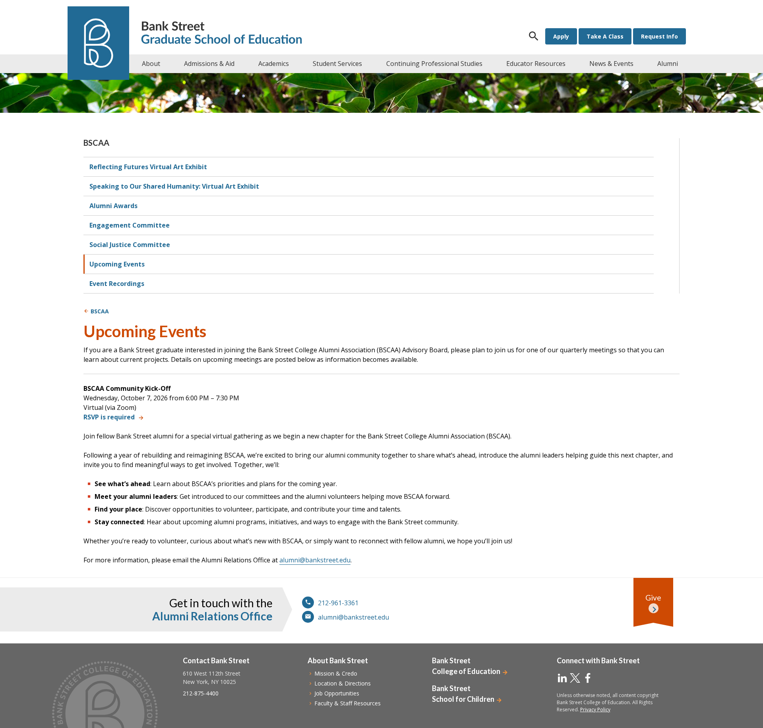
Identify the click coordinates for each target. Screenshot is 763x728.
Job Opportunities (336, 693)
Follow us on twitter (575, 678)
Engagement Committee (129, 225)
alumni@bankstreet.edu (315, 560)
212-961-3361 (338, 603)
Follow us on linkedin (562, 678)
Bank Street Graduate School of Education (221, 33)
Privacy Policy (595, 709)
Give (653, 597)
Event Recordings (116, 283)
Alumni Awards (113, 205)
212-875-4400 (201, 693)
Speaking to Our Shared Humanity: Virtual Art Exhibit (174, 186)
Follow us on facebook (587, 678)
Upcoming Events (117, 264)
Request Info (659, 36)
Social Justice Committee (129, 244)
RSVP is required (109, 417)
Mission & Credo (335, 673)
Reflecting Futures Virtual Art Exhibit (148, 166)
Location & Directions (342, 683)
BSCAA (96, 142)
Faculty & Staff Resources (347, 703)
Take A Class (605, 36)
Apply (561, 36)
